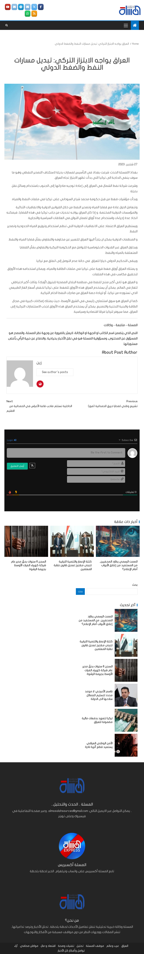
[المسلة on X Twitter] (34, 7)
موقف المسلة (95, 946)
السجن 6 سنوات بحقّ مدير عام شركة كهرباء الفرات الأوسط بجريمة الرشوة (28, 565)
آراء (16, 946)
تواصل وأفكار (77, 950)
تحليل (80, 946)
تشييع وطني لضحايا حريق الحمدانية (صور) (113, 404)
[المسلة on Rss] (34, 14)
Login (10, 440)
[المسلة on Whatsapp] (27, 14)
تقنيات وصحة (66, 946)
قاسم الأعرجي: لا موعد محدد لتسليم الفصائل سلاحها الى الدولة (99, 695)
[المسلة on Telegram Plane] (21, 7)
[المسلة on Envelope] (27, 7)
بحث (135, 584)
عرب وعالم (112, 946)
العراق (124, 946)
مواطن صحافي (29, 946)
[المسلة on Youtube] (8, 7)
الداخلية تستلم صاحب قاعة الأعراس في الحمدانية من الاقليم (39, 406)
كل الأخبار (63, 950)
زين (39, 362)
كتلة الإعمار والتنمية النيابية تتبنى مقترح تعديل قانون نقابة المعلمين (73, 565)
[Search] (6, 25)
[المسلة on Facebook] (41, 7)
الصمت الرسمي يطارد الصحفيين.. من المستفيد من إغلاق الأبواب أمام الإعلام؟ (118, 565)
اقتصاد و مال (48, 946)
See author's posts (55, 372)
